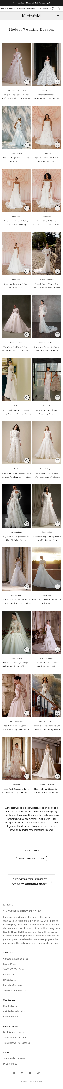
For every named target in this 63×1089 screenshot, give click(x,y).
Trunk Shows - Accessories (16, 1043)
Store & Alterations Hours (16, 990)
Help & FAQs (9, 980)
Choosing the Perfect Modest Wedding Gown (29, 882)
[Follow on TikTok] (38, 1073)
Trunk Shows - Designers (15, 1037)
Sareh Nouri (47, 90)
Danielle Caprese (16, 469)
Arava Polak (16, 784)
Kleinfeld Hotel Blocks (14, 1011)
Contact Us (8, 974)
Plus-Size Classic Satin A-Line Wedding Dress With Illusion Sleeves (16, 727)
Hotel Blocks (38, 8)
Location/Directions (13, 985)
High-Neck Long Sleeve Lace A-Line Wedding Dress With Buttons (16, 475)
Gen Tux (48, 8)
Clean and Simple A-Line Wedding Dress (16, 286)
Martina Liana (16, 532)
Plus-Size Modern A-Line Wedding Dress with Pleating (47, 160)
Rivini (16, 406)
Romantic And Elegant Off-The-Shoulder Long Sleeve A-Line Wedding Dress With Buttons (47, 727)
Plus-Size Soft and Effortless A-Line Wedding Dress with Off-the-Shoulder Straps (47, 223)
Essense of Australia (47, 343)
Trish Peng (47, 153)
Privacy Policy (10, 1063)
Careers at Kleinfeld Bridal (16, 958)
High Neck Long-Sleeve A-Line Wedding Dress (16, 538)
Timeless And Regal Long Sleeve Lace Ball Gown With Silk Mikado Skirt (16, 349)
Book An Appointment (14, 1032)
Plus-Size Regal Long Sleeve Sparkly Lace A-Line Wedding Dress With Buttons (46, 538)
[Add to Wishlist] (27, 82)
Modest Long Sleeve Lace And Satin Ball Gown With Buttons (46, 791)
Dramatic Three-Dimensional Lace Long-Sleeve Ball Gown (46, 96)
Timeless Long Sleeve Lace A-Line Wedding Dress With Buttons (16, 601)
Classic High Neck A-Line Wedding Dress (16, 160)
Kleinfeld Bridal (8, 8)
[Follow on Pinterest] (21, 1073)
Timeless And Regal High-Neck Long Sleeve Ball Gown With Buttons (16, 664)
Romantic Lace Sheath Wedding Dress (46, 412)
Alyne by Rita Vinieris (46, 784)
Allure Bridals (47, 532)
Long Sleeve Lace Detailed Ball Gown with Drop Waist (16, 96)
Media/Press (9, 964)
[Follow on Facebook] (4, 1073)
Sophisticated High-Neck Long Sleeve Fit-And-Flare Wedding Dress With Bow (16, 412)
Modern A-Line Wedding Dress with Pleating (16, 223)
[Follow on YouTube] (30, 1073)
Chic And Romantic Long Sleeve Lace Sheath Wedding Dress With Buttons (46, 349)
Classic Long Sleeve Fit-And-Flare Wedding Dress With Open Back (47, 286)
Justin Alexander (46, 280)
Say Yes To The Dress (13, 969)
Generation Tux (10, 1016)
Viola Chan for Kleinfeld (16, 90)
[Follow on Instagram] (13, 1073)
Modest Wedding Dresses (31, 858)
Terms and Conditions (14, 1058)
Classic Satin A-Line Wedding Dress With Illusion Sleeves (46, 664)
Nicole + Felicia (16, 153)
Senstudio (47, 406)
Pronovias (47, 595)
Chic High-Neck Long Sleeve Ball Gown (46, 601)
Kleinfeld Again (24, 8)
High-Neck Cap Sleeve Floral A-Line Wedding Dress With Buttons (46, 475)
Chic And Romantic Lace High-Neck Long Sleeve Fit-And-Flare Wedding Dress (16, 791)
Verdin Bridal (16, 595)
